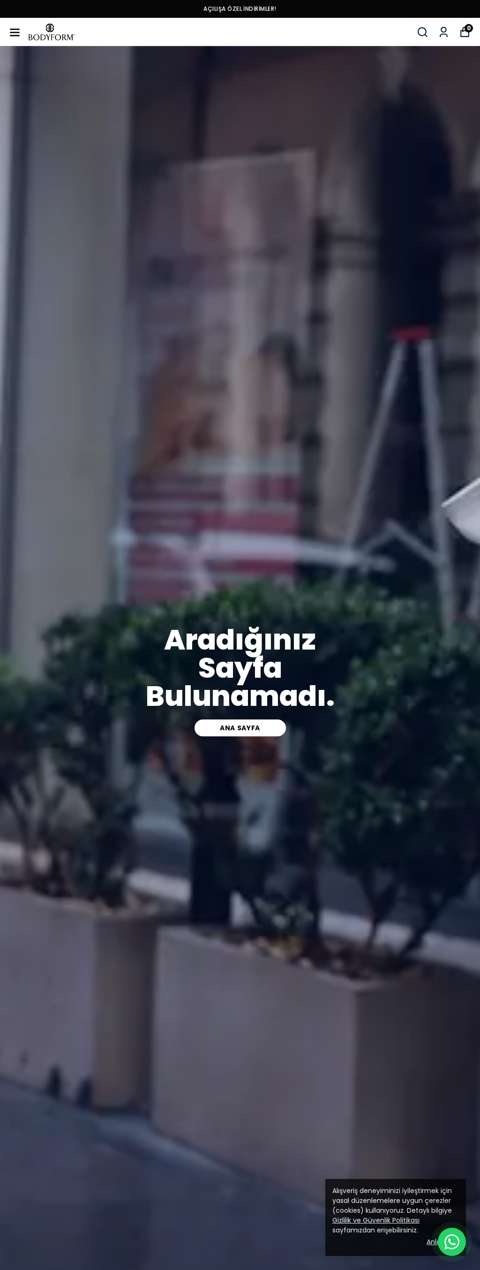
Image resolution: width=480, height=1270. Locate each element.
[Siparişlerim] (444, 32)
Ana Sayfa (240, 728)
